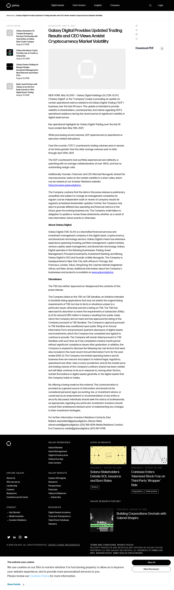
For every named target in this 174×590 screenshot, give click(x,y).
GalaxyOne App (55, 459)
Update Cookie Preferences (64, 545)
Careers (10, 489)
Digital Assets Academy (59, 512)
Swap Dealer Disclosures (128, 553)
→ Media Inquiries (15, 516)
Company (115, 5)
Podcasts (52, 489)
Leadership (12, 486)
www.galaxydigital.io (102, 272)
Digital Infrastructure (58, 455)
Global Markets (55, 447)
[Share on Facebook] (151, 30)
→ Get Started (13, 512)
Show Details (14, 584)
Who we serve (13, 482)
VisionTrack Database (58, 520)
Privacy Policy (125, 545)
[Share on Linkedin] (151, 34)
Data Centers (79, 5)
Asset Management (57, 451)
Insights (98, 5)
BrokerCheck (104, 553)
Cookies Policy (39, 576)
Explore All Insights (57, 478)
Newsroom (11, 15)
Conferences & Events (17, 497)
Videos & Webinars (57, 493)
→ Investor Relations (16, 520)
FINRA (155, 550)
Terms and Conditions (103, 545)
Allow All (151, 562)
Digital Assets (57, 5)
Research (53, 482)
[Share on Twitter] (151, 26)
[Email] (151, 39)
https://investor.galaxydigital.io (64, 185)
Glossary (52, 524)
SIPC (92, 553)
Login (160, 5)
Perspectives (54, 486)
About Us (11, 478)
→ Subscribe (54, 497)
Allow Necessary (151, 569)
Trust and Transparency (59, 516)
